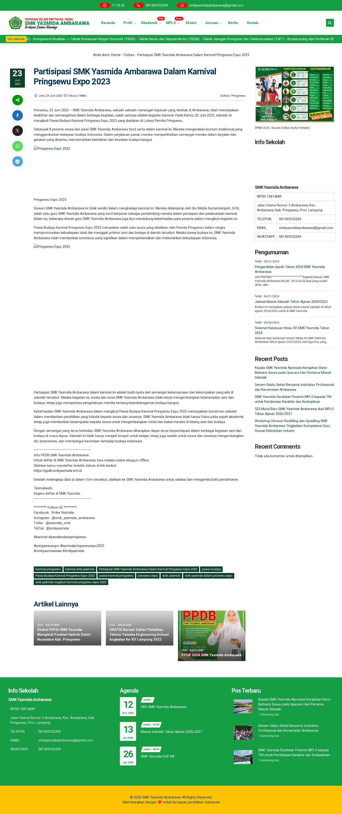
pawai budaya (211, 569)
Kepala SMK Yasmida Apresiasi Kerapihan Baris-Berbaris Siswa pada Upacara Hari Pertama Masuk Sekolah (293, 373)
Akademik (151, 21)
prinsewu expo (148, 575)
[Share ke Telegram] (17, 161)
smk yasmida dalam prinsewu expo (208, 575)
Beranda (108, 23)
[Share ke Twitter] (17, 131)
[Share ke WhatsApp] (17, 146)
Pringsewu (238, 95)
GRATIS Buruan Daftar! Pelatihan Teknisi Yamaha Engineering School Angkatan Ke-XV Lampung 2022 (139, 635)
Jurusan (211, 23)
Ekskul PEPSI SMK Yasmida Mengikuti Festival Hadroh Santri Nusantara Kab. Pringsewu (64, 635)
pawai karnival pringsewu (116, 575)
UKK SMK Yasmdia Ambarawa (163, 707)
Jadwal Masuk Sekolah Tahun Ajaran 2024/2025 (291, 302)
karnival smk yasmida (79, 569)
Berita (233, 23)
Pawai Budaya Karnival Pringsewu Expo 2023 (65, 575)
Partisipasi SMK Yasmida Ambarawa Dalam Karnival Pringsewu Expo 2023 (148, 569)
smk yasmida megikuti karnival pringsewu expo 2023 (71, 582)
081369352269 (157, 5)
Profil (127, 23)
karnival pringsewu (48, 569)
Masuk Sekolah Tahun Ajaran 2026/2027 (171, 732)
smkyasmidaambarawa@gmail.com (216, 5)
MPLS (173, 21)
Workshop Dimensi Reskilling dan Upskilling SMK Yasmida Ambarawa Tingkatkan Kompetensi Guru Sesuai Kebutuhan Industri (292, 426)
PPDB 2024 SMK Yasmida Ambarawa (211, 655)
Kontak (252, 23)
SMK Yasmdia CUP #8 (157, 756)
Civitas (129, 55)
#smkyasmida (73, 551)
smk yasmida (171, 575)
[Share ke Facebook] (17, 115)
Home (116, 55)
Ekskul (191, 23)
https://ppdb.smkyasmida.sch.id (58, 471)
